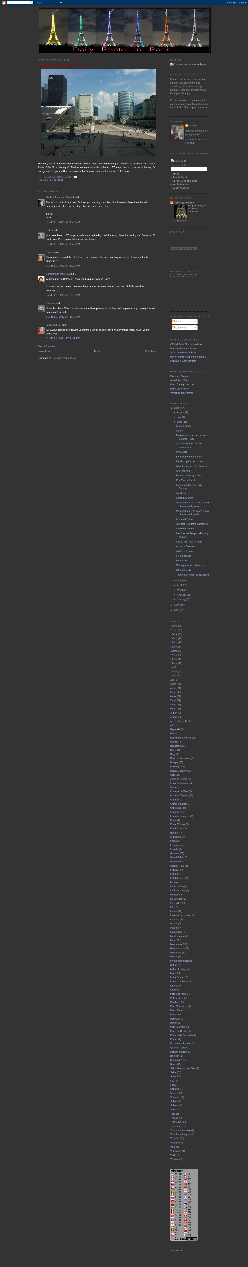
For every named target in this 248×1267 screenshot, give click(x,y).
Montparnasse (177, 948)
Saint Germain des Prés (183, 1068)
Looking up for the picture (189, 461)
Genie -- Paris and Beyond (60, 197)
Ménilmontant (177, 936)
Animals (174, 717)
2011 (177, 408)
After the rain (183, 470)
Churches (175, 812)
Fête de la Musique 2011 (189, 475)
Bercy (173, 750)
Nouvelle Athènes (179, 981)
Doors (173, 820)
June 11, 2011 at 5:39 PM (63, 316)
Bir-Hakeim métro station (189, 456)
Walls (173, 1155)
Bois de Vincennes (180, 758)
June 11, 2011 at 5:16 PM (63, 295)
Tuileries (174, 1138)
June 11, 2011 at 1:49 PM (63, 244)
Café (172, 774)
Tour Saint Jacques (180, 1134)
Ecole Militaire (177, 824)
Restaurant (176, 1060)
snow (173, 1085)
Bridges (174, 762)
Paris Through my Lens (182, 384)
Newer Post (44, 351)
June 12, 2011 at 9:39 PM (63, 338)
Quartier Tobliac (178, 1047)
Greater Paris (177, 865)
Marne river (176, 932)
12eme (173, 634)
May (179, 580)
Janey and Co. (53, 325)
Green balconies (184, 498)
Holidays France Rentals (183, 361)
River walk (181, 560)
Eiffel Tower (176, 828)
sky (172, 1080)
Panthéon (175, 1002)
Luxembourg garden (180, 915)
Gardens (174, 853)
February (182, 594)
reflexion (174, 1055)
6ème (173, 696)
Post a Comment (47, 346)
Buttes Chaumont (179, 770)
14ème (173, 642)
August (181, 412)
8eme (173, 704)
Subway (174, 1105)
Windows (175, 1159)
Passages (175, 1014)
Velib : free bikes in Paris (183, 352)
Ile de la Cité (177, 886)
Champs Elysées (179, 795)
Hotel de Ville (177, 878)
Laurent (194, 125)
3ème (173, 684)
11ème (173, 630)
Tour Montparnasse (180, 1130)
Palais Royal (177, 998)
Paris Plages (177, 1010)
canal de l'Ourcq (178, 779)
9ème (173, 708)
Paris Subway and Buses (183, 348)
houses (174, 882)
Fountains (175, 845)
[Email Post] (75, 177)
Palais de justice (179, 993)
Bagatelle (175, 729)
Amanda (50, 303)
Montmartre (176, 944)
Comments (181, 327)
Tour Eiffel (175, 1126)
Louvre (173, 911)
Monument (175, 952)
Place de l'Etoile (178, 1031)
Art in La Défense (185, 546)
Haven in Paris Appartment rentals (188, 356)
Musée (173, 956)
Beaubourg (176, 746)
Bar (172, 733)
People (174, 1022)
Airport (173, 712)
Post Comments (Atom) (64, 358)
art (171, 725)
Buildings (175, 766)
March (180, 590)
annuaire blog (177, 1250)
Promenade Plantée (180, 1043)
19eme (173, 663)
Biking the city (183, 570)
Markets (174, 927)
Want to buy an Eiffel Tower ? (191, 466)
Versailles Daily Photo (181, 393)
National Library (178, 969)
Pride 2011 (181, 452)
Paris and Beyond (179, 376)
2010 (177, 605)
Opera (173, 985)
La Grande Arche (185, 528)
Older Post (150, 351)
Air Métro (181, 493)
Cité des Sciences (180, 816)
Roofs (173, 1064)
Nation (173, 965)
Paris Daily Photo (179, 388)
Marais (173, 923)
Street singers (183, 426)
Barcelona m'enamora (57, 274)
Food (173, 841)
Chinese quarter (178, 803)
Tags (172, 1113)
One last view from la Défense (61, 64)
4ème (173, 688)
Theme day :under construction (192, 574)
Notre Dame (176, 977)
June (180, 421)
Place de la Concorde (181, 1035)
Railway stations (179, 1051)
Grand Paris (176, 861)
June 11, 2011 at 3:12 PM (63, 265)
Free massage (183, 555)
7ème (173, 700)
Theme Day (176, 1122)
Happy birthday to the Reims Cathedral (197, 208)
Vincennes (175, 1151)
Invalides (175, 894)
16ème (173, 650)
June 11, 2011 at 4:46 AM (63, 222)
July (179, 417)
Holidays (174, 870)
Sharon (49, 252)
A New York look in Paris (189, 541)
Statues (174, 1093)
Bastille (174, 741)
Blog (172, 754)
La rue (179, 430)
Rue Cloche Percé (185, 480)
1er (172, 667)
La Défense (57, 180)
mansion (174, 919)
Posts (178, 321)
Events (174, 832)
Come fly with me (184, 202)
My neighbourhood (180, 960)
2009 (177, 610)
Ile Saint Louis (177, 890)
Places (174, 1039)
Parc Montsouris (179, 1006)
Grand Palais (177, 857)
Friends (174, 849)
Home (97, 351)
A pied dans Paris (179, 380)
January (181, 599)
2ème (173, 675)
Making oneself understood (190, 565)
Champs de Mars (179, 791)
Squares (174, 1089)
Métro (173, 940)
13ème (173, 638)
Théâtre (174, 1118)
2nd (172, 679)
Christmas (175, 807)
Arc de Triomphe (179, 721)
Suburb (174, 1101)
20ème (173, 671)
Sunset (174, 1109)
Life (172, 907)
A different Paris (184, 551)
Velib (172, 1146)
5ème (173, 692)
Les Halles (175, 903)
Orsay (173, 989)
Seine (173, 1072)
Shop (173, 1076)
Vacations (175, 1142)
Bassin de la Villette (180, 737)
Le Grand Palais (184, 519)
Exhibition (175, 837)
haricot (49, 230)
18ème (173, 659)
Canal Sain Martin (179, 783)
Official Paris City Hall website (186, 344)
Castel (173, 787)
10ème (173, 626)
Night (173, 973)
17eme (173, 655)
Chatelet (174, 799)
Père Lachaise (177, 1027)
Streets (174, 1097)
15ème (173, 646)
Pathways (175, 1018)
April (179, 585)
